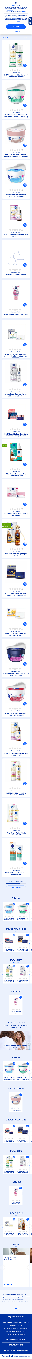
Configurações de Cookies (16, 1334)
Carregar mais (16, 887)
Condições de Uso (16, 1325)
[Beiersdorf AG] (7, 1356)
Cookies (24, 11)
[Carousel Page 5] (18, 962)
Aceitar (16, 27)
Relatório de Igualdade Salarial (16, 1331)
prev (2, 911)
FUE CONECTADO (15, 1317)
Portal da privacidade (11, 1328)
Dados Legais (24, 1328)
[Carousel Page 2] (15, 1215)
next (29, 911)
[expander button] (16, 1308)
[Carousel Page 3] (16, 1215)
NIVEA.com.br (15, 5)
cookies (15, 18)
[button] (25, 65)
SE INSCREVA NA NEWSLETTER (15, 1351)
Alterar (17, 31)
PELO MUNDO (15, 1345)
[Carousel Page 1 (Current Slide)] (13, 962)
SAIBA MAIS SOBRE (15, 1339)
